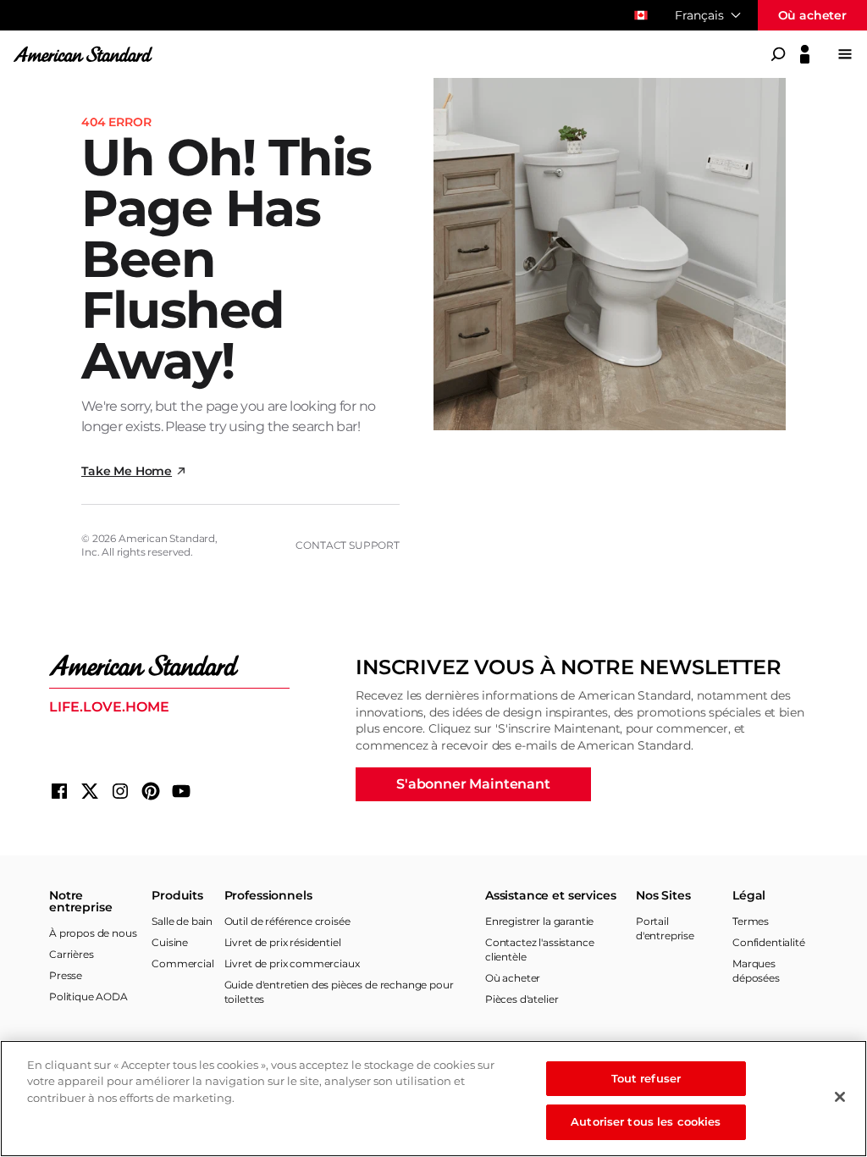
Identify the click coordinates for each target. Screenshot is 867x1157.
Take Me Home (126, 471)
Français (699, 15)
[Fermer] (840, 1096)
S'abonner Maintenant (473, 784)
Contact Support (347, 545)
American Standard (167, 538)
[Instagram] (120, 791)
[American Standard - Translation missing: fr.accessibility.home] (169, 666)
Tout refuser (646, 1078)
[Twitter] (90, 791)
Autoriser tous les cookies (646, 1121)
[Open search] (778, 54)
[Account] (804, 54)
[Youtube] (181, 791)
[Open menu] (845, 54)
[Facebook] (59, 791)
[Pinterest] (151, 791)
